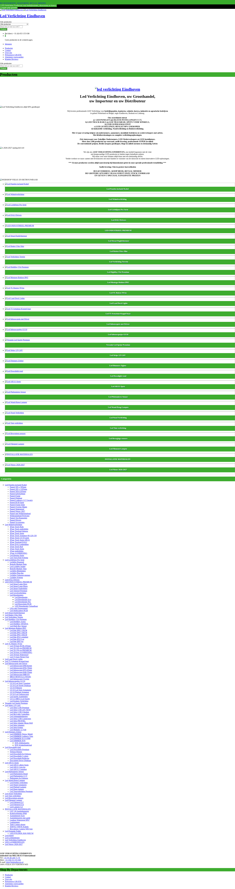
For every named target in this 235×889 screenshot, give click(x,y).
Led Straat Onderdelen (18, 588)
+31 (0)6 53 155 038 (13, 860)
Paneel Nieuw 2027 (17, 511)
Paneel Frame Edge (17, 505)
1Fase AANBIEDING (18, 553)
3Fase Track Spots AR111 (20, 540)
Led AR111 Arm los (17, 767)
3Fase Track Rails (17, 527)
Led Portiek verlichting (19, 783)
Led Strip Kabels (16, 727)
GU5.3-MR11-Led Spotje (20, 699)
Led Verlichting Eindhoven (22, 16)
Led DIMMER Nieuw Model (21, 734)
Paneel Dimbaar (16, 498)
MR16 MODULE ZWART (20, 677)
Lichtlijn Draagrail (17, 562)
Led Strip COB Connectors (20, 719)
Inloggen (8, 44)
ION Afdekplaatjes (22, 743)
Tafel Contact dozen (17, 824)
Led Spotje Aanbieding (19, 697)
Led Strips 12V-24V (13, 705)
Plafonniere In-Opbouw (19, 778)
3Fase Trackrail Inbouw (19, 531)
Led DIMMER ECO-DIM (20, 738)
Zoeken (3, 29)
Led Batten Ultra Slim (13, 615)
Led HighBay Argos (18, 622)
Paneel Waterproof (17, 509)
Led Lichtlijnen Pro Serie (14, 560)
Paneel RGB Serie (17, 502)
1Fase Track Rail (16, 547)
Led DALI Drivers (12, 580)
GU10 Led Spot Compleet (20, 683)
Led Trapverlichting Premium (21, 791)
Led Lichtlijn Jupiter (17, 566)
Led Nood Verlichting (13, 794)
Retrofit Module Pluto (18, 564)
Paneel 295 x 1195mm (18, 489)
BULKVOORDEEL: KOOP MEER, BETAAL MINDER (23, 3)
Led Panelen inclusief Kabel (16, 485)
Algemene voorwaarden (14, 57)
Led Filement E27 (17, 802)
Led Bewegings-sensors (14, 798)
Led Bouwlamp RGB (23, 604)
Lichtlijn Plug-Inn (17, 573)
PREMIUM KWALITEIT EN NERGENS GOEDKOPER (23, 1)
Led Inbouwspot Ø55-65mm (21, 670)
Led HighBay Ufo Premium (16, 619)
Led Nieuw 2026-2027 (14, 844)
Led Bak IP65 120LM (18, 630)
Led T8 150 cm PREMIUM (20, 650)
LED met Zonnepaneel (19, 608)
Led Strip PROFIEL (18, 721)
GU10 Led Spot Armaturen (20, 690)
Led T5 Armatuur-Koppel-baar (17, 661)
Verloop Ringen (16, 752)
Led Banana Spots (17, 555)
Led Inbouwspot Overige (19, 679)
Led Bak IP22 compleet (19, 637)
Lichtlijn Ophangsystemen (20, 575)
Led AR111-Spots (12, 763)
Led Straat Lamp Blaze (19, 586)
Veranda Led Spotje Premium (16, 703)
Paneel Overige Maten (18, 507)
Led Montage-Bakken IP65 (15, 628)
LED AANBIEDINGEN (14, 842)
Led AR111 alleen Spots (19, 765)
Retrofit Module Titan (18, 569)
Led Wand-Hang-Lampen (15, 780)
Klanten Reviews (11, 59)
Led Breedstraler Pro (23, 602)
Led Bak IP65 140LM (18, 633)
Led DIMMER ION (17, 741)
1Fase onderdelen (16, 551)
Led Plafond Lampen (18, 787)
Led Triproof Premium (18, 591)
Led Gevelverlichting (18, 593)
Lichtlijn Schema (16, 577)
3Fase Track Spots (17, 533)
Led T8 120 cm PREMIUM (20, 648)
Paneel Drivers (15, 520)
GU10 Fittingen (16, 688)
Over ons (8, 53)
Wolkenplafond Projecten (19, 516)
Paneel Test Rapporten (18, 518)
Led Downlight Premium (19, 749)
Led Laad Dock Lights (14, 659)
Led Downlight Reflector (19, 758)
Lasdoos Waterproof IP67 (20, 820)
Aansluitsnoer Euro (17, 816)
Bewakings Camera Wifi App (21, 829)
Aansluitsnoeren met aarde (20, 818)
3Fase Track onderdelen (19, 529)
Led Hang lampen (17, 789)
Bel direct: (9, 33)
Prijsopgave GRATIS (13, 55)
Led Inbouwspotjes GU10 (15, 681)
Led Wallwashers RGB (19, 611)
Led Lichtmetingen (12, 838)
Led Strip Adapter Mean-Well (21, 723)
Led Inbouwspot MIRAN (20, 674)
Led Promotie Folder (13, 831)
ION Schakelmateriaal (23, 745)
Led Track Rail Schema (19, 558)
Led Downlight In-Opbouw (20, 754)
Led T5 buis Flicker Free (19, 657)
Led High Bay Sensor (18, 626)
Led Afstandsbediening (19, 716)
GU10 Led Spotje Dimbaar (20, 686)
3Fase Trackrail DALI (18, 542)
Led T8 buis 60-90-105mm (20, 646)
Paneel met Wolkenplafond (20, 513)
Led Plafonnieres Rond (19, 774)
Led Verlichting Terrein (14, 617)
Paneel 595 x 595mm (18, 487)
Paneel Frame (15, 496)
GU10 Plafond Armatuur (19, 692)
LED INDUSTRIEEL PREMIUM (18, 582)
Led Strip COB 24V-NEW (20, 710)
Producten (9, 48)
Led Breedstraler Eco (23, 600)
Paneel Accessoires (17, 522)
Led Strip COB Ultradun (19, 712)
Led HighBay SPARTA (19, 624)
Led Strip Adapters (17, 725)
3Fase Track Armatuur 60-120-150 (23, 536)
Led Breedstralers (16, 595)
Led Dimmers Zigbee (13, 732)
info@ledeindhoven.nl (14, 862)
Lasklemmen (15, 822)
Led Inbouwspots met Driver (16, 663)
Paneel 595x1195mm (18, 491)
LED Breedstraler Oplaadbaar (26, 606)
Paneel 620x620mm (17, 494)
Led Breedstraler (21, 597)
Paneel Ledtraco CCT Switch (21, 500)
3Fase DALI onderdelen (19, 544)
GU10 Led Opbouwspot (19, 694)
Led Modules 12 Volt (18, 730)
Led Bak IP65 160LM (18, 635)
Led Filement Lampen (13, 800)
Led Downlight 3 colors (19, 756)
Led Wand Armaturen (18, 785)
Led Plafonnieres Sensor (14, 772)
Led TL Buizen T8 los (13, 644)
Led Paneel (9, 835)
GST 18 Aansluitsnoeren (19, 811)
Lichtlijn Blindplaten (18, 571)
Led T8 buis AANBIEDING (21, 652)
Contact (8, 50)
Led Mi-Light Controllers (19, 714)
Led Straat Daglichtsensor (15, 613)
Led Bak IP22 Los (17, 639)
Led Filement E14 (17, 805)
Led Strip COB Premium (19, 708)
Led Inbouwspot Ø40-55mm (21, 672)
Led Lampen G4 (16, 807)
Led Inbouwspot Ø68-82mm (21, 666)
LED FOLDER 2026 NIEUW (22, 833)
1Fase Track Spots (17, 549)
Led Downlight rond (13, 747)
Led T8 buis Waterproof (19, 655)
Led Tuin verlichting (13, 796)
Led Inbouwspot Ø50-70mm (21, 668)
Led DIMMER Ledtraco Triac (21, 736)
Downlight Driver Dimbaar (20, 760)
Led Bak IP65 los (16, 641)
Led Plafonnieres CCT (18, 776)
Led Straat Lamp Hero (18, 584)
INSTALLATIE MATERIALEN (18, 809)
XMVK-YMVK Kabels (19, 827)
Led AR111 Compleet (18, 769)
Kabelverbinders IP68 (18, 813)
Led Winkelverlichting (13, 525)
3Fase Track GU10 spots (19, 538)
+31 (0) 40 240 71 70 (11, 858)
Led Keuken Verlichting (19, 701)
